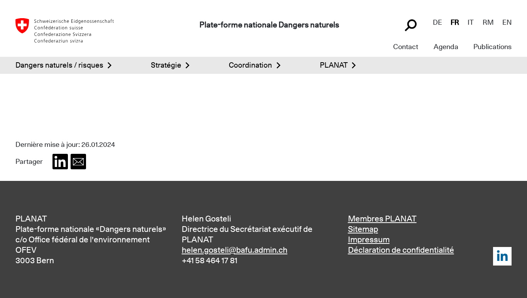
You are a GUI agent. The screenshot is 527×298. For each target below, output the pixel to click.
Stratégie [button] (166, 65)
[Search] (412, 24)
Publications (492, 47)
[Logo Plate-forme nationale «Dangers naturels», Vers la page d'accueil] (64, 29)
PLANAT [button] (334, 65)
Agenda (446, 47)
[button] (60, 161)
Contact (405, 47)
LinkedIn (502, 256)
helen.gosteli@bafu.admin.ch (234, 250)
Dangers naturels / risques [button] (59, 65)
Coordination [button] (250, 65)
